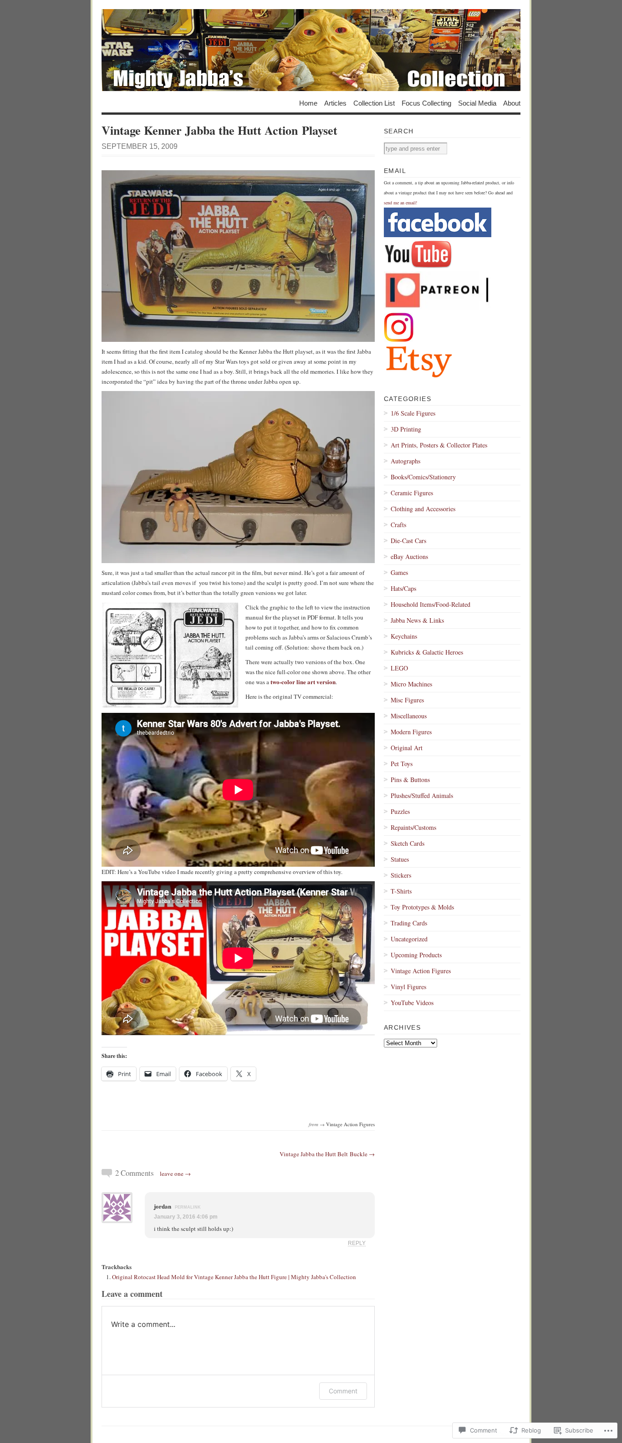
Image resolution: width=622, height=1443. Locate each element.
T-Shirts (401, 891)
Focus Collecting (426, 103)
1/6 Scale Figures (413, 413)
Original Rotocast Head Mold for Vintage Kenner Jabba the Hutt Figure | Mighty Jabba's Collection (234, 1277)
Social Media (477, 103)
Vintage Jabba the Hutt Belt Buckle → (327, 1154)
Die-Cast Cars (408, 540)
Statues (400, 859)
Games (399, 572)
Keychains (404, 636)
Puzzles (400, 811)
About (511, 103)
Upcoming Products (416, 954)
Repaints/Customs (413, 827)
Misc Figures (407, 700)
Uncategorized (409, 939)
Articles (335, 103)
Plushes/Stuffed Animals (422, 795)
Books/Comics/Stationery (423, 477)
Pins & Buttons (410, 779)
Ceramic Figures (412, 492)
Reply (357, 1243)
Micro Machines (411, 684)
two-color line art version (303, 681)
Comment (343, 1391)
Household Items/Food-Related (430, 604)
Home (308, 103)
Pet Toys (402, 763)
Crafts (398, 524)
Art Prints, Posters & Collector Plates (439, 445)
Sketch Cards (407, 843)
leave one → (175, 1173)
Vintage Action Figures (350, 1124)
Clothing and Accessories (423, 508)
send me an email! (400, 202)
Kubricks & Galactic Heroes (427, 652)
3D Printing (406, 429)
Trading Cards (409, 923)
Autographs (405, 461)
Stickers (401, 875)
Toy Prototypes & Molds (422, 907)
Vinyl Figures (408, 986)
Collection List (374, 103)
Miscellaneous (409, 715)
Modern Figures (411, 731)
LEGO (399, 668)
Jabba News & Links (417, 620)
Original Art (407, 747)
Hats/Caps (403, 588)
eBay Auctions (409, 556)
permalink (188, 1207)
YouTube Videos (412, 1002)
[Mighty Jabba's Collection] (311, 50)
